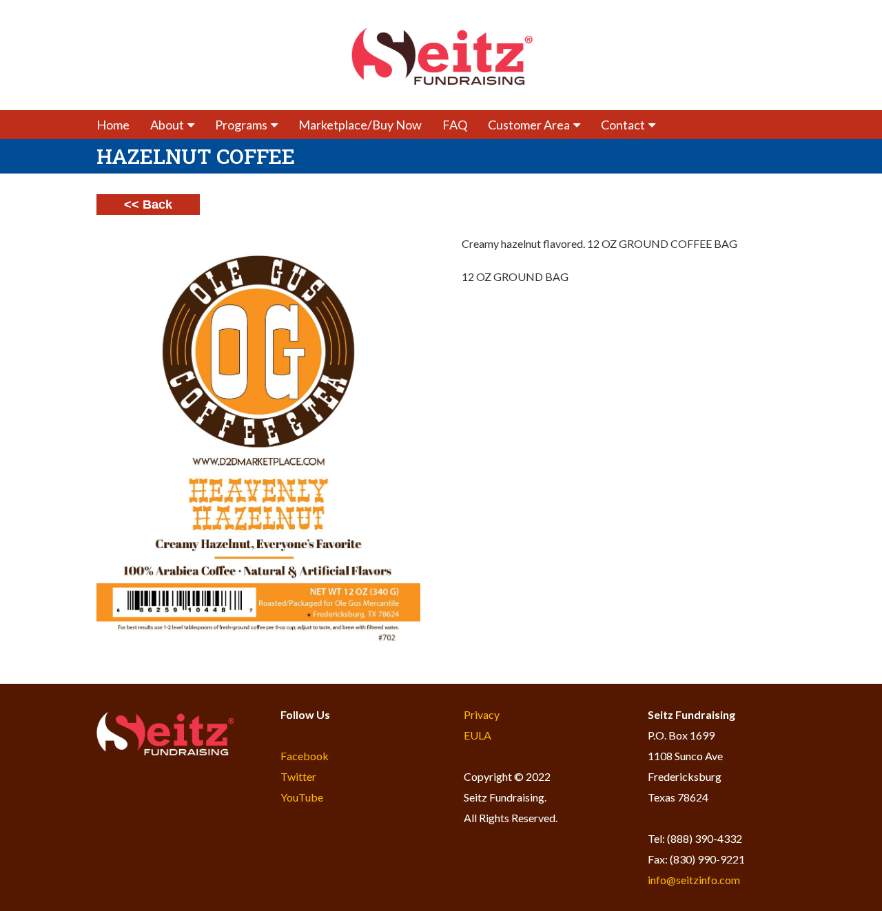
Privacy (482, 714)
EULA (477, 735)
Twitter (298, 776)
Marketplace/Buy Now (360, 124)
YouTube (301, 797)
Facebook (304, 755)
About (167, 124)
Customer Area (529, 124)
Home (113, 124)
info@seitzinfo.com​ (694, 879)
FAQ (454, 124)
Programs (241, 124)
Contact (623, 124)
